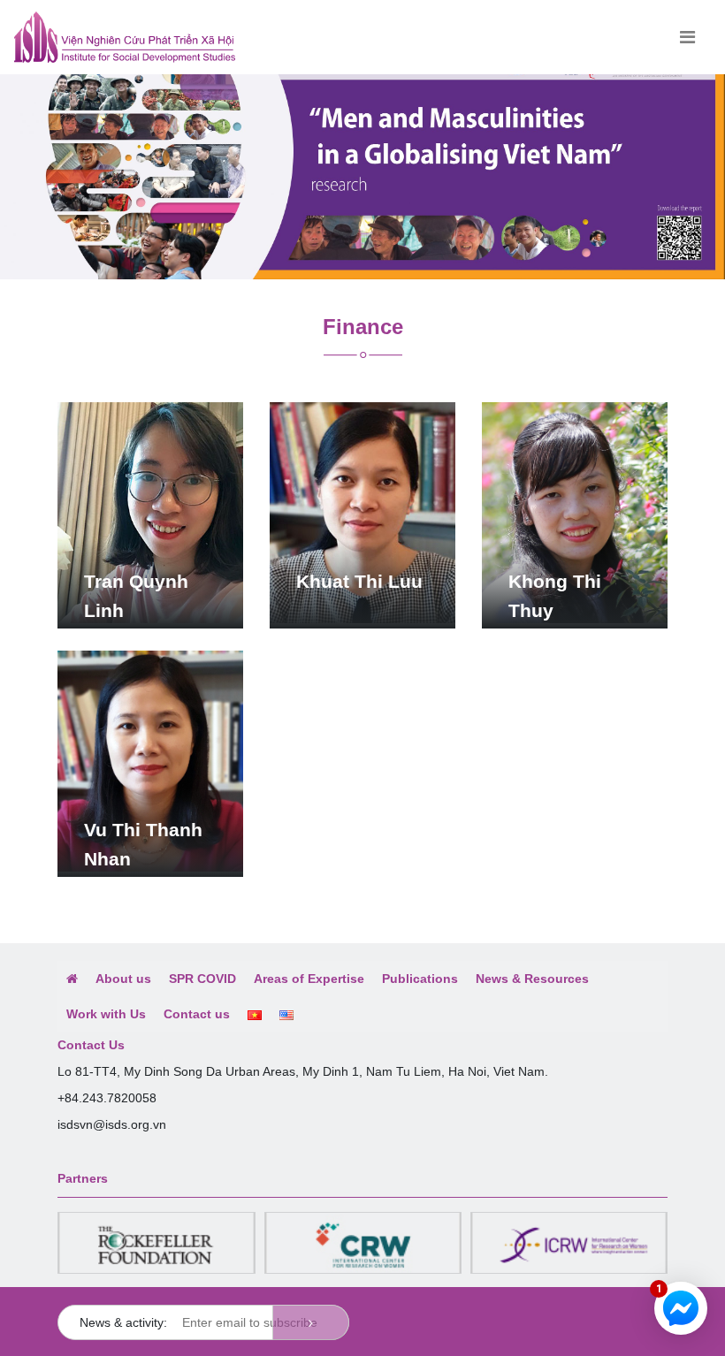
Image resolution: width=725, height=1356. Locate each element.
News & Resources (532, 978)
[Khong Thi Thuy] (575, 512)
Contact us (197, 1014)
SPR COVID (202, 978)
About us (123, 978)
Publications (420, 978)
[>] (310, 1322)
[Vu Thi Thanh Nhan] (150, 760)
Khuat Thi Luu (359, 581)
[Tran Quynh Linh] (150, 512)
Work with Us (106, 1014)
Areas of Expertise (309, 978)
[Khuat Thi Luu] (362, 512)
